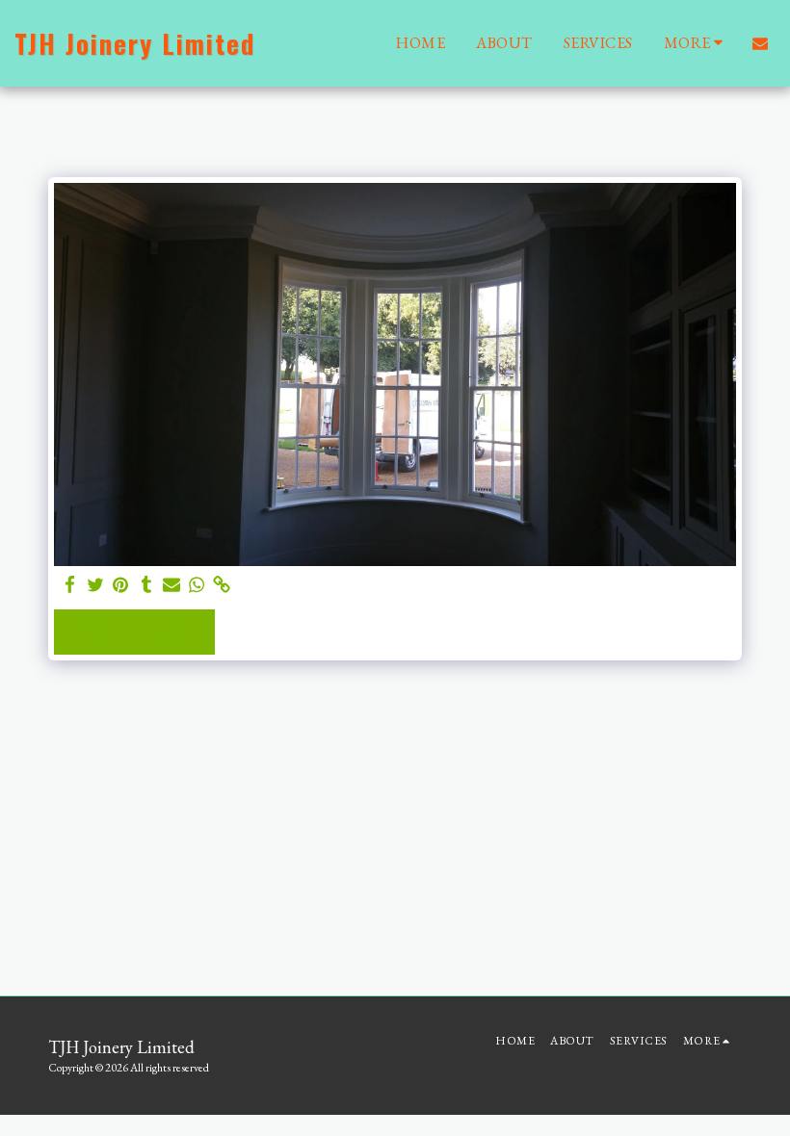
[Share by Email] (172, 585)
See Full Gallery (134, 631)
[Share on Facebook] (71, 585)
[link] (222, 585)
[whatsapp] (197, 585)
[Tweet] (96, 585)
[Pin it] (121, 585)
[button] (760, 43)
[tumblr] (146, 585)
